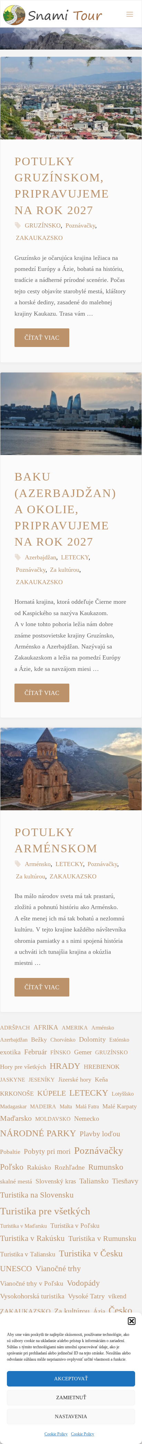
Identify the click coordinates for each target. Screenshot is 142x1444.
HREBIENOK (102, 1066)
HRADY (65, 1066)
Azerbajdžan (40, 557)
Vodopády (83, 1283)
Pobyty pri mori (47, 1151)
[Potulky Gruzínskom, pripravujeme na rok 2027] (71, 98)
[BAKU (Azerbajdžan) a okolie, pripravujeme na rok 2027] (71, 413)
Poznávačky (80, 225)
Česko (120, 1310)
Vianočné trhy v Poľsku (31, 1283)
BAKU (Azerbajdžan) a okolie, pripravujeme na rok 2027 (65, 509)
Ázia (99, 1311)
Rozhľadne (69, 1167)
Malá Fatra (87, 1106)
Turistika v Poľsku (75, 1225)
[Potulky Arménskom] (71, 769)
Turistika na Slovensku (37, 1195)
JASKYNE (12, 1080)
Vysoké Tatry (86, 1296)
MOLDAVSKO (53, 1119)
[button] (131, 1321)
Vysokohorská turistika (32, 1296)
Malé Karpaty (119, 1106)
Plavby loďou (100, 1134)
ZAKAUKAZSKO (39, 237)
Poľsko (11, 1166)
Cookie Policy (56, 1434)
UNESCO (16, 1268)
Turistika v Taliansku (27, 1254)
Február (35, 1052)
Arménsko (38, 864)
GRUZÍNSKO (43, 225)
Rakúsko (39, 1167)
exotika (10, 1052)
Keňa (101, 1079)
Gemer (83, 1052)
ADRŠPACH (15, 1028)
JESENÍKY (42, 1080)
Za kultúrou (64, 569)
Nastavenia (71, 1416)
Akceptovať (71, 1378)
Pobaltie (10, 1151)
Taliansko (94, 1181)
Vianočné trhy (58, 1268)
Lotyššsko (123, 1094)
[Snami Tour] (52, 14)
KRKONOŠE (17, 1093)
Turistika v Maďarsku (23, 1226)
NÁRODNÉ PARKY (38, 1133)
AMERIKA (75, 1028)
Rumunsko (105, 1167)
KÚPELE (51, 1093)
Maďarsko (16, 1118)
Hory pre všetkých (23, 1066)
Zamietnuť (71, 1397)
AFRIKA (45, 1027)
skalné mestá (16, 1181)
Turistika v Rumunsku (102, 1238)
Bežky (39, 1039)
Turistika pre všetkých (45, 1210)
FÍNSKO (60, 1052)
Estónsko (119, 1040)
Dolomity (92, 1039)
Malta (66, 1106)
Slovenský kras (56, 1181)
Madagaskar (13, 1106)
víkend (117, 1296)
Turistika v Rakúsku (32, 1238)
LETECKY (75, 557)
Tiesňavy (125, 1181)
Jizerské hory (74, 1079)
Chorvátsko (62, 1040)
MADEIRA (43, 1106)
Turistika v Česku (91, 1253)
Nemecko (86, 1118)
